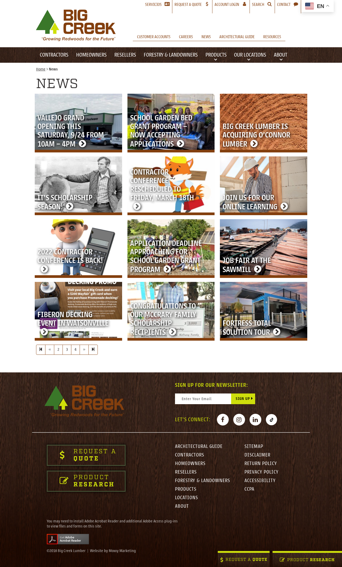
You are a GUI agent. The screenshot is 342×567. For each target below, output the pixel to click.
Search (258, 4)
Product (311, 560)
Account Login (232, 4)
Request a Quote (188, 4)
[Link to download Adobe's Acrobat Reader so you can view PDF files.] (68, 538)
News (206, 37)
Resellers (125, 54)
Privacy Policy (261, 472)
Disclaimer (257, 455)
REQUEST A (246, 560)
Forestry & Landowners (171, 54)
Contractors (54, 54)
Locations (186, 497)
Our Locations (250, 54)
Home (40, 69)
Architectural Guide (237, 37)
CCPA (249, 489)
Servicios (153, 4)
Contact (283, 4)
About (280, 54)
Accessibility (260, 480)
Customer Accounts (153, 37)
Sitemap (253, 446)
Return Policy (260, 463)
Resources (272, 37)
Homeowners (91, 54)
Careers (186, 37)
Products (216, 54)
